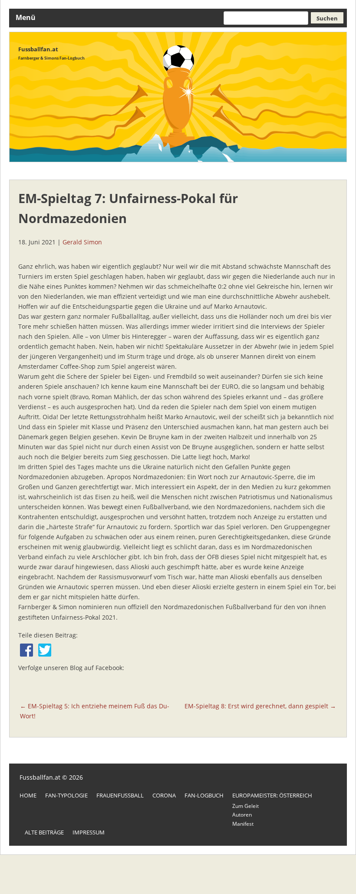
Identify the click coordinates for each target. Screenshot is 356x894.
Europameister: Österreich (272, 795)
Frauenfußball (120, 795)
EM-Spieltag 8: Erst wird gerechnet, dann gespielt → (260, 706)
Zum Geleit (245, 806)
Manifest (243, 824)
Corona (164, 795)
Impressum (89, 832)
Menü (26, 17)
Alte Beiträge (44, 832)
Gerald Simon (82, 242)
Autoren (242, 814)
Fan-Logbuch (204, 795)
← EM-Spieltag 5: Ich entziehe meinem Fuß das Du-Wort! (94, 711)
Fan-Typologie (66, 795)
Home (28, 795)
